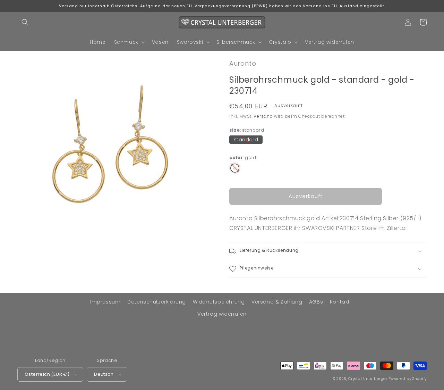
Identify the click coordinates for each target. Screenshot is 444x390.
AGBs (316, 301)
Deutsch (103, 374)
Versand (263, 116)
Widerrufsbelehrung (219, 301)
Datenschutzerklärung (156, 301)
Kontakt (340, 301)
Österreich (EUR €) (47, 374)
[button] (25, 22)
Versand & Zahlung (276, 301)
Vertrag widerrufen (222, 313)
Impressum (105, 301)
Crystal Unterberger (367, 378)
